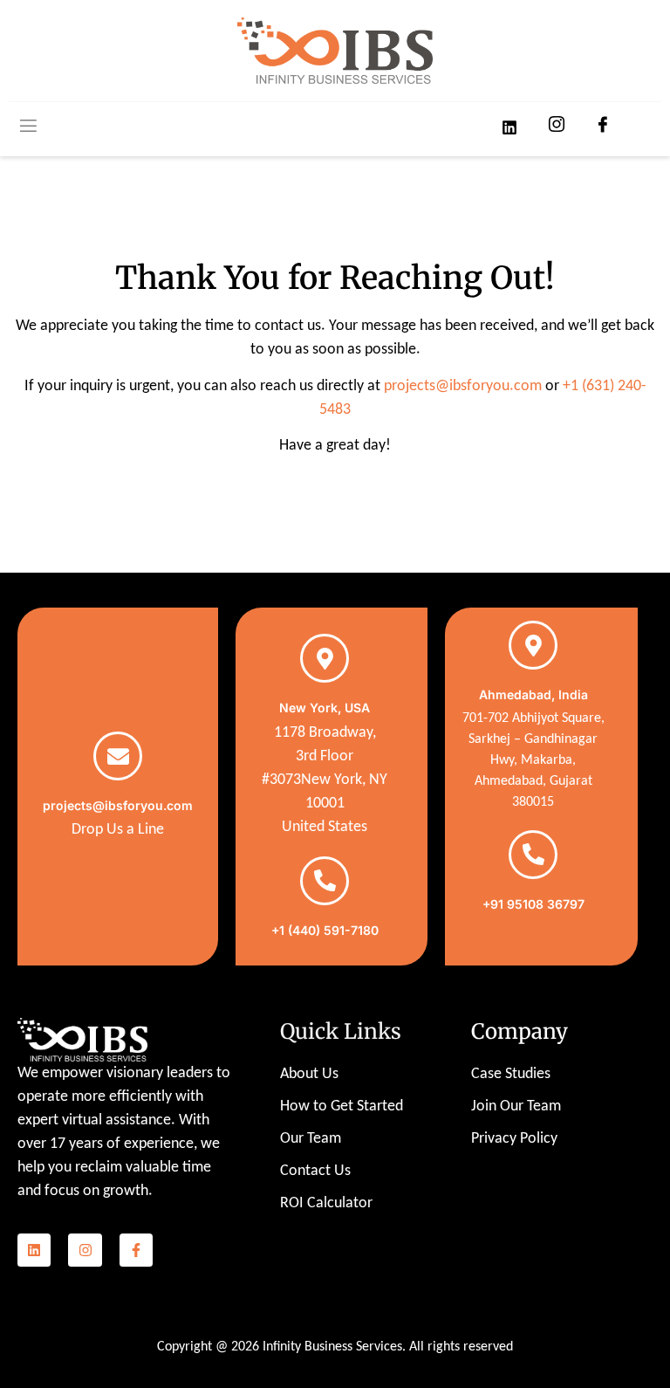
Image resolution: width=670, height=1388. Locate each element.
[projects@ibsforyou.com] (117, 756)
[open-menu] (27, 127)
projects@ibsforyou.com (463, 386)
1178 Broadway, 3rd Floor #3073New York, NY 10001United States (324, 780)
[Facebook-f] (136, 1250)
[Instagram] (84, 1250)
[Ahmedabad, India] (533, 645)
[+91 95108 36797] (533, 854)
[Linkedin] (34, 1250)
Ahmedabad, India (533, 694)
